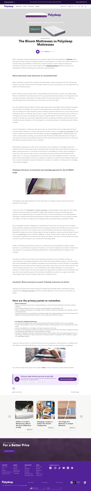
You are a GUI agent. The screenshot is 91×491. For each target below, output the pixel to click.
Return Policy (31, 482)
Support (70, 6)
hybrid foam (22, 234)
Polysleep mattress (53, 65)
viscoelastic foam (56, 133)
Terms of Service (59, 482)
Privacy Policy (44, 482)
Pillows (25, 6)
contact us (69, 345)
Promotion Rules (6, 473)
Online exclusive (8, 2)
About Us (63, 6)
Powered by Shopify (23, 485)
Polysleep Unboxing (7, 472)
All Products (39, 466)
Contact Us (4, 466)
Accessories (31, 6)
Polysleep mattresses (28, 290)
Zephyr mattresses (41, 210)
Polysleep (47, 51)
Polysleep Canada (8, 485)
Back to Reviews (46, 38)
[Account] (82, 6)
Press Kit (27, 470)
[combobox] (37, 488)
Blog (26, 466)
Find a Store (39, 475)
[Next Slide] (81, 416)
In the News (16, 473)
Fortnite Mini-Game (29, 475)
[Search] (79, 6)
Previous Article (18, 392)
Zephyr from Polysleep (66, 131)
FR (76, 6)
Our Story (15, 466)
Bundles (37, 6)
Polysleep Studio (29, 473)
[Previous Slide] (9, 416)
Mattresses (19, 6)
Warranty (4, 470)
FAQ (3, 468)
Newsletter (27, 468)
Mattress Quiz (39, 473)
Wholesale (27, 472)
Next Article (74, 392)
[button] (85, 6)
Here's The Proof (9, 451)
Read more (29, 429)
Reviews (15, 468)
